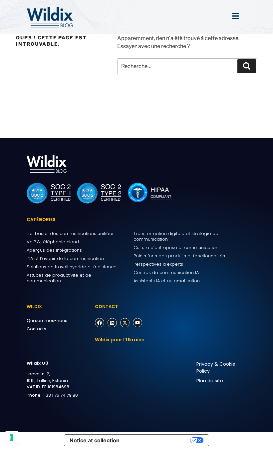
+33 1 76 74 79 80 (60, 395)
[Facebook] (99, 322)
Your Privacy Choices (158, 440)
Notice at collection (95, 440)
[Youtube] (137, 322)
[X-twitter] (125, 322)
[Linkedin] (112, 322)
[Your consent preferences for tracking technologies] (11, 437)
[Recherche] (246, 66)
